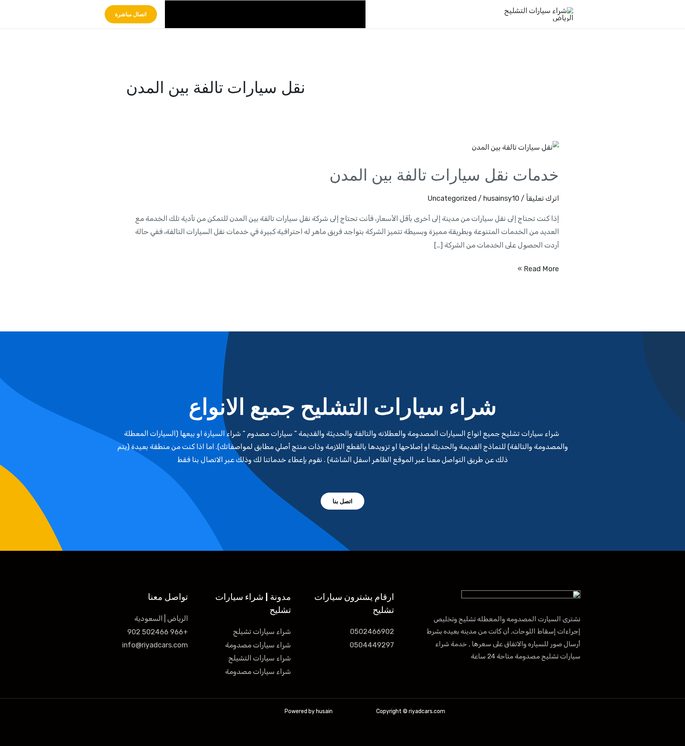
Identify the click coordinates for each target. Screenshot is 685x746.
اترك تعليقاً (542, 198)
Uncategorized (452, 198)
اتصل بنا (184, 14)
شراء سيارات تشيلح (262, 631)
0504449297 (372, 645)
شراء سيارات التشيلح (259, 658)
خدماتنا (282, 14)
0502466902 (372, 631)
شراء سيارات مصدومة (258, 645)
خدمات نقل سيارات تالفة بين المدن (444, 175)
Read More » (538, 268)
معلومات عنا (229, 14)
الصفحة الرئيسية (333, 14)
